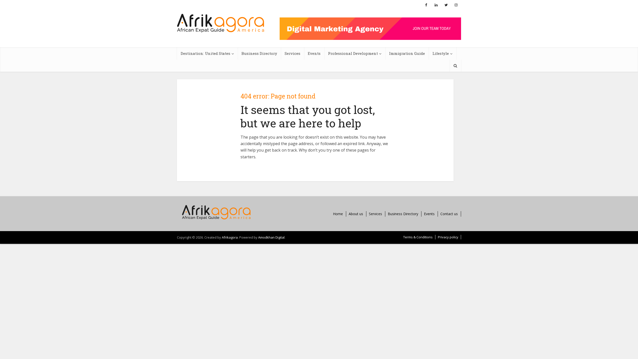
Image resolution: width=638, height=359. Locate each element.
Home (338, 213)
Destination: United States (205, 53)
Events (314, 53)
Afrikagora (230, 237)
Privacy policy (448, 237)
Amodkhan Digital (271, 237)
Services (292, 53)
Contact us (449, 213)
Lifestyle (440, 53)
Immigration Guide (407, 53)
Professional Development (353, 53)
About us (356, 213)
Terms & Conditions (418, 237)
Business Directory (259, 53)
